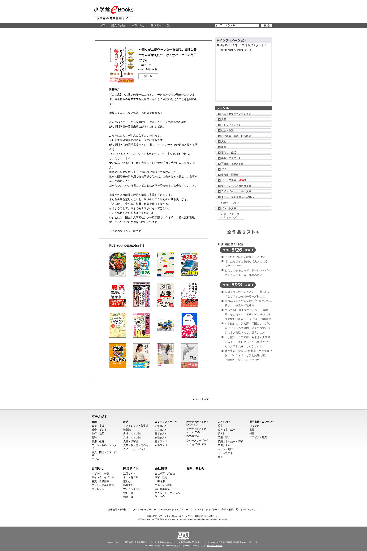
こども (95, 459)
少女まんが (161, 429)
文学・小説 (98, 425)
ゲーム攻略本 (225, 453)
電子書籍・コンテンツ (261, 421)
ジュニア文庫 (233, 180)
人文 (223, 141)
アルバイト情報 (163, 485)
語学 (223, 147)
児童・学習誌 (130, 441)
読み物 (221, 433)
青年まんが (161, 433)
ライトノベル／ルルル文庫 (236, 191)
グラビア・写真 (258, 437)
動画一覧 (128, 497)
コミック (254, 425)
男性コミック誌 (132, 433)
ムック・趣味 (225, 449)
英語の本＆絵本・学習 (230, 441)
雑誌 (125, 421)
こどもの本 (224, 421)
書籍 (94, 421)
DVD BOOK (193, 436)
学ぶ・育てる (130, 477)
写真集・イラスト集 (232, 163)
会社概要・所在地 (165, 473)
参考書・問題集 (230, 174)
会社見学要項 (162, 489)
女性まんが (161, 437)
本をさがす (99, 416)
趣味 (94, 437)
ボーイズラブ (231, 202)
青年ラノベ (161, 441)
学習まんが (224, 445)
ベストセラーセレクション (236, 113)
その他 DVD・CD (196, 444)
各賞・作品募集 (100, 481)
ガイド (225, 169)
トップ (101, 25)
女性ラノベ (161, 445)
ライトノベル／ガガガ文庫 (236, 185)
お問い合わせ (195, 468)
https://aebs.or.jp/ (214, 546)
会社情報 (161, 468)
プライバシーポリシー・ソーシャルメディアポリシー (160, 509)
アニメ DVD (193, 432)
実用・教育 (98, 441)
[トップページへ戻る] (114, 12)
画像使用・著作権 (117, 509)
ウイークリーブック (134, 449)
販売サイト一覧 (160, 25)
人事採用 (160, 481)
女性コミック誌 (132, 437)
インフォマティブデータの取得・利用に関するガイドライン (225, 509)
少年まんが (161, 425)
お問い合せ (138, 25)
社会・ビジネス (100, 429)
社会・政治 (227, 130)
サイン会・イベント (103, 477)
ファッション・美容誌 (135, 425)
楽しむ (127, 481)
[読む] (148, 76)
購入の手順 (118, 25)
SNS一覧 (128, 493)
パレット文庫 (228, 208)
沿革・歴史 (161, 477)
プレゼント (98, 489)
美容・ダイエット (231, 158)
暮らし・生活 (228, 152)
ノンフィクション (231, 124)
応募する (128, 485)
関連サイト (131, 468)
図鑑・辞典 (224, 437)
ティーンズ (230, 217)
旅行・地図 (98, 433)
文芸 (223, 119)
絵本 (220, 425)
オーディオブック (196, 428)
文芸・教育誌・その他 (135, 445)
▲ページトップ (200, 399)
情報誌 (127, 429)
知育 (220, 457)
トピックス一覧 (100, 473)
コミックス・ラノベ (166, 421)
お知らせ (98, 468)
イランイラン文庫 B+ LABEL (237, 196)
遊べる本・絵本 (226, 429)
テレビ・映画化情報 (103, 485)
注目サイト (129, 473)
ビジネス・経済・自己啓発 (236, 136)
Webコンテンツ (132, 489)
